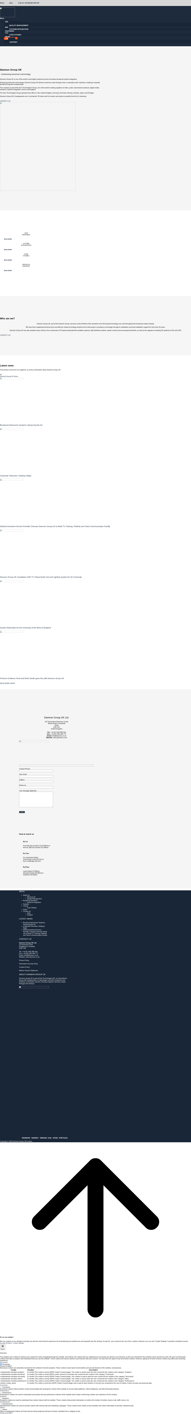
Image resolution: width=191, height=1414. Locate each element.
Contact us (27, 911)
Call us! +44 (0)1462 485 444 (28, 3)
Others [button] (2, 1407)
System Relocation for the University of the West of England (25, 628)
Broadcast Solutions (30, 900)
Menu (2, 18)
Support (13, 42)
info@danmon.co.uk (31, 955)
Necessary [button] (4, 1362)
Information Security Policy (28, 964)
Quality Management (18, 25)
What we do (31, 897)
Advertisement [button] (5, 1402)
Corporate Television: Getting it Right (15, 476)
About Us (26, 895)
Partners (9, 31)
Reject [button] (9, 1343)
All (1, 374)
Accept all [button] (3, 1343)
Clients (25, 906)
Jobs (11, 3)
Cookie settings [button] (18, 1343)
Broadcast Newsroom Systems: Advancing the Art (21, 425)
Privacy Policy (24, 960)
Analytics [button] (3, 1396)
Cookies (29, 1141)
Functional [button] (3, 1385)
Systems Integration (18, 29)
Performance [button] (4, 1391)
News (2, 3)
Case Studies (15, 35)
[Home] (7, 16)
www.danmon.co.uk (32, 957)
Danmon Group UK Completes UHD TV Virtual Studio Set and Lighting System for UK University (41, 577)
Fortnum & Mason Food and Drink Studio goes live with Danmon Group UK (32, 678)
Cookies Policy (24, 967)
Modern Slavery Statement (28, 970)
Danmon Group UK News (9, 376)
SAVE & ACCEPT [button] (6, 1413)
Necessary (6, 1364)
